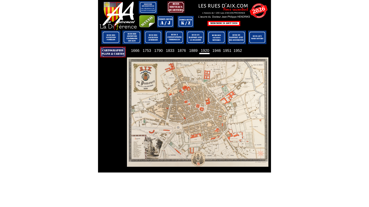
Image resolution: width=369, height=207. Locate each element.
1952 (237, 50)
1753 (145, 50)
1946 (216, 50)
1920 (204, 50)
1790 (158, 50)
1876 (181, 50)
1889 (193, 50)
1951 (226, 50)
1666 (135, 50)
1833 (170, 50)
